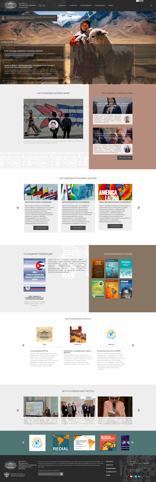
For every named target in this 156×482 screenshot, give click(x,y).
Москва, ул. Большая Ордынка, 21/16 (140, 463)
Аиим (110, 5)
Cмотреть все (125, 157)
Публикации (100, 5)
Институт (63, 5)
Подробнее (41, 228)
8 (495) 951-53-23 (136, 470)
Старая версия (40, 6)
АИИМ (108, 475)
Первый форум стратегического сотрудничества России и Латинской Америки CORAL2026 (29, 66)
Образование (85, 5)
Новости (73, 5)
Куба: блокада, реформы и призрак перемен (23, 51)
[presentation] (17, 207)
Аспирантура (111, 472)
